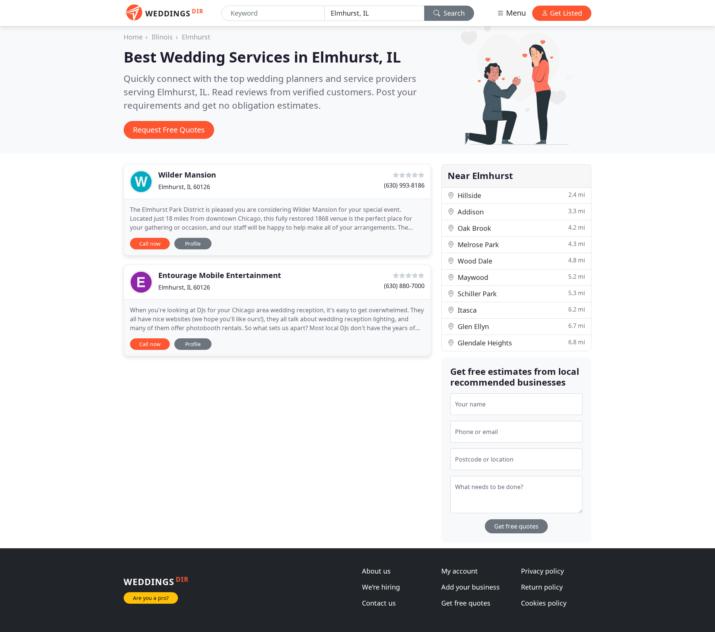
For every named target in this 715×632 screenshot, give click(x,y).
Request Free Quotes (169, 130)
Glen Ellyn (520, 326)
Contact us (379, 603)
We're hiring (381, 586)
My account (459, 570)
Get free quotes (516, 526)
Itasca (520, 310)
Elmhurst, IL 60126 (184, 187)
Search (453, 13)
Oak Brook (520, 228)
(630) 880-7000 (404, 286)
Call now (150, 243)
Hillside (520, 195)
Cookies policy (543, 603)
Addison (520, 211)
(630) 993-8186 (404, 185)
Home (133, 36)
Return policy (542, 586)
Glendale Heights (520, 342)
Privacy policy (542, 570)
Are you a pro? (151, 597)
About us (376, 570)
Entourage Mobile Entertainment (219, 275)
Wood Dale (520, 260)
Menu (515, 13)
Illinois (162, 36)
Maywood (520, 277)
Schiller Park (520, 293)
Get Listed (565, 13)
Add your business (470, 586)
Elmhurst (196, 36)
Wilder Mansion (187, 175)
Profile (193, 243)
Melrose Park (520, 244)
